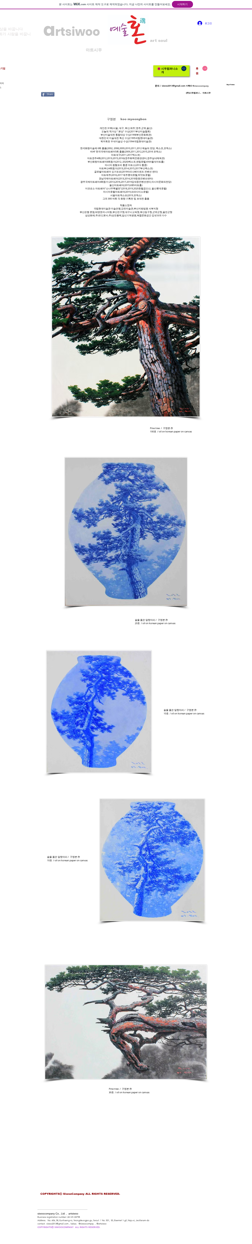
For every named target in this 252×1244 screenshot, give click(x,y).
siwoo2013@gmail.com (173, 85)
